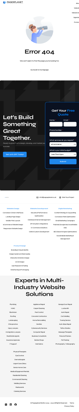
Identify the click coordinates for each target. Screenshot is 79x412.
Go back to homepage (39, 70)
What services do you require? (61, 140)
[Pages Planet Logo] (21, 2)
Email (66, 120)
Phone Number (55, 130)
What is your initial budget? (60, 150)
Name (52, 120)
